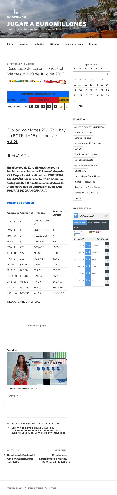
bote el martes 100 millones (88, 143)
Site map (54, 44)
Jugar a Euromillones (47, 24)
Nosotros (23, 44)
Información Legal (74, 44)
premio (77, 181)
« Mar (80, 106)
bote (90, 132)
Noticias (38, 424)
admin (30, 64)
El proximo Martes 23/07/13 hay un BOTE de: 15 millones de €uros (36, 136)
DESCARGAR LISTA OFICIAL (23, 301)
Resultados (52, 424)
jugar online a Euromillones (87, 176)
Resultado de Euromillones (48, 433)
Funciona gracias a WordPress (41, 487)
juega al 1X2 (80, 170)
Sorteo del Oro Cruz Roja (86, 192)
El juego (93, 44)
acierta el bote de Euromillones (32, 428)
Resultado (90, 181)
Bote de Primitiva (82, 138)
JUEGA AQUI (18, 155)
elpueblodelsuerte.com (85, 165)
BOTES (15, 424)
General (26, 424)
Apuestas (79, 132)
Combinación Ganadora (26, 430)
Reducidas (39, 44)
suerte (77, 198)
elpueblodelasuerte (83, 159)
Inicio (10, 44)
